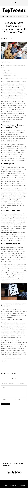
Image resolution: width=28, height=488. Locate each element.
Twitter (21, 483)
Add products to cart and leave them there (14, 78)
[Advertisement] (14, 420)
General (8, 16)
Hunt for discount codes (9, 73)
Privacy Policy (18, 463)
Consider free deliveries (9, 75)
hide (8, 62)
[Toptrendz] (14, 10)
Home (3, 16)
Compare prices (6, 70)
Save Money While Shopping (8, 373)
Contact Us (7, 463)
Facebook (7, 483)
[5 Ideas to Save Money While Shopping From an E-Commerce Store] (14, 50)
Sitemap (6, 465)
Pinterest (14, 483)
